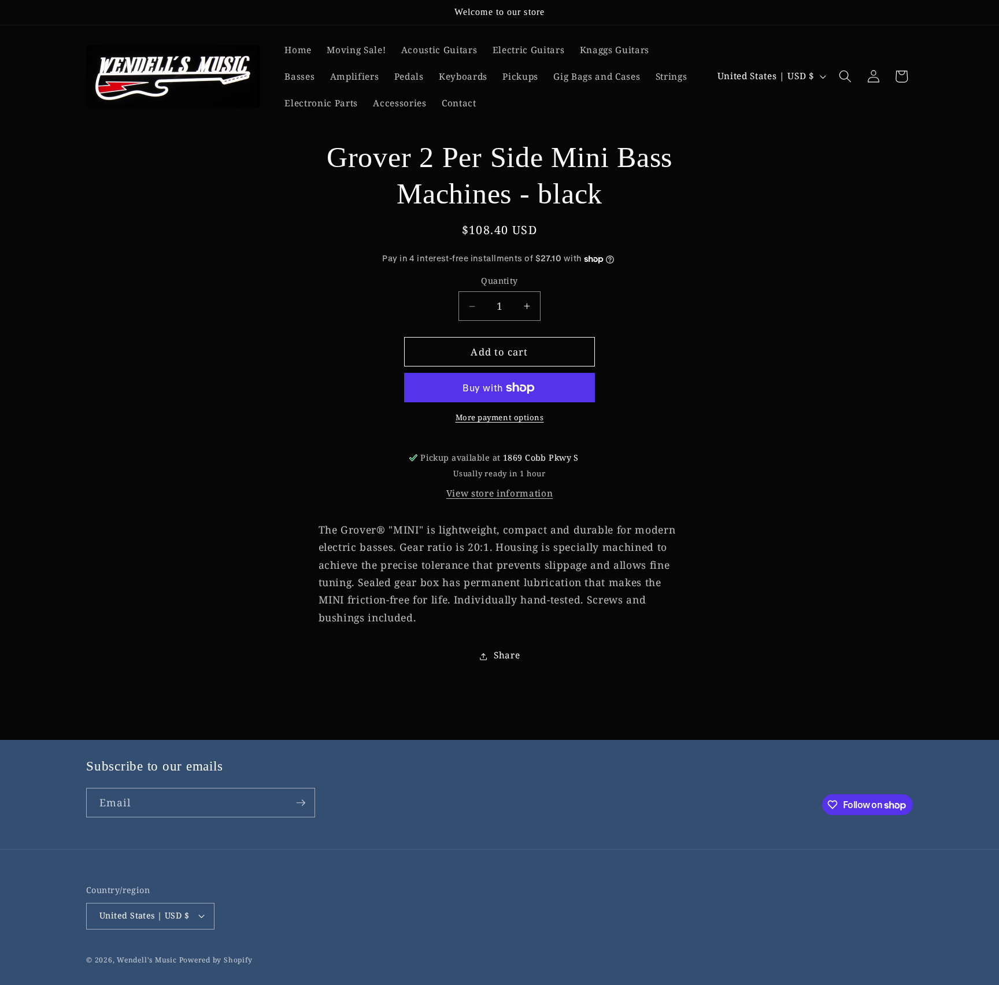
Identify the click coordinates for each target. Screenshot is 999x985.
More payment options (500, 418)
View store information (499, 494)
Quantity (499, 281)
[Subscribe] (300, 803)
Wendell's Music (147, 960)
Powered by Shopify (216, 960)
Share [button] (507, 656)
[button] (845, 76)
